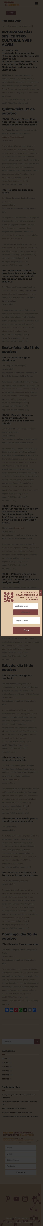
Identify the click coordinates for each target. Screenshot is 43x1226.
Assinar (26, 630)
